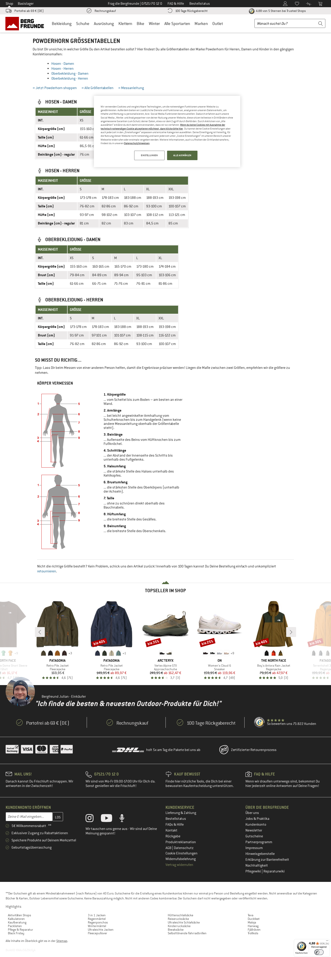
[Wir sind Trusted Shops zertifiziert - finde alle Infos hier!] (259, 722)
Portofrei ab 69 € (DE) (29, 11)
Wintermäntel (97, 926)
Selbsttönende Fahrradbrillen (187, 933)
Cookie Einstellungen (181, 853)
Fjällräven (254, 930)
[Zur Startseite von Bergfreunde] (26, 23)
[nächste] (291, 632)
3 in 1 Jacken (97, 915)
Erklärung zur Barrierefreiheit (267, 859)
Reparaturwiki (274, 871)
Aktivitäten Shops (19, 915)
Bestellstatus (176, 818)
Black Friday (16, 933)
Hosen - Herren (62, 68)
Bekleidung (62, 23)
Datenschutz (184, 848)
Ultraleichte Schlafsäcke (184, 922)
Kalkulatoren (16, 919)
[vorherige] (40, 632)
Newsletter (253, 830)
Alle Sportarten (177, 23)
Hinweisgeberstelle (260, 854)
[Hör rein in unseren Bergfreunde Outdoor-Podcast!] (125, 819)
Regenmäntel (97, 919)
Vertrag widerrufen (179, 865)
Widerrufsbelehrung (181, 859)
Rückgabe (173, 836)
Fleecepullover (97, 933)
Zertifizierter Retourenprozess (254, 750)
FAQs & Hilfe (175, 824)
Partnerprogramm (258, 842)
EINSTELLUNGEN (149, 155)
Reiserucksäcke (178, 919)
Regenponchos (98, 922)
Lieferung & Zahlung (181, 813)
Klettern (125, 23)
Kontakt (171, 830)
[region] (167, 131)
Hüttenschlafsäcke (180, 915)
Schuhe (82, 23)
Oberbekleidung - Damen (69, 73)
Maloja (252, 922)
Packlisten (15, 926)
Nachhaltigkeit (256, 865)
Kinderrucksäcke (179, 926)
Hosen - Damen (62, 63)
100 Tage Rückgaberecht (191, 11)
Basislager (26, 3)
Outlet (217, 23)
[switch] (319, 952)
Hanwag (253, 926)
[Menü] (327, 941)
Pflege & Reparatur (20, 930)
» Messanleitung (131, 88)
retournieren (46, 571)
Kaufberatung (17, 922)
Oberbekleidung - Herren (69, 78)
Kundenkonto (255, 824)
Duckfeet (254, 919)
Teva (250, 915)
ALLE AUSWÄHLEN (182, 155)
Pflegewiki (253, 871)
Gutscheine (254, 836)
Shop (9, 3)
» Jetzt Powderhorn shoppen (55, 88)
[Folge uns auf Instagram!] (93, 819)
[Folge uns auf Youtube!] (110, 819)
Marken (201, 23)
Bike (140, 23)
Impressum (254, 848)
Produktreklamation (181, 842)
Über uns (252, 813)
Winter (154, 23)
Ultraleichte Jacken (100, 930)
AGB (169, 848)
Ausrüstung (104, 23)
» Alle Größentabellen (97, 88)
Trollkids (253, 933)
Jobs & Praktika (257, 818)
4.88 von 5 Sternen (280, 11)
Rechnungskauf (105, 11)
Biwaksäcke (176, 930)
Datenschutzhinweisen (137, 143)
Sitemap (61, 941)
